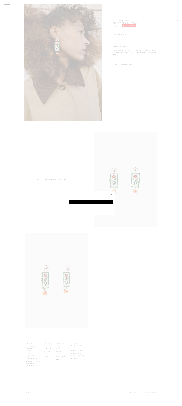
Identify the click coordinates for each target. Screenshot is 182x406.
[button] (91, 202)
